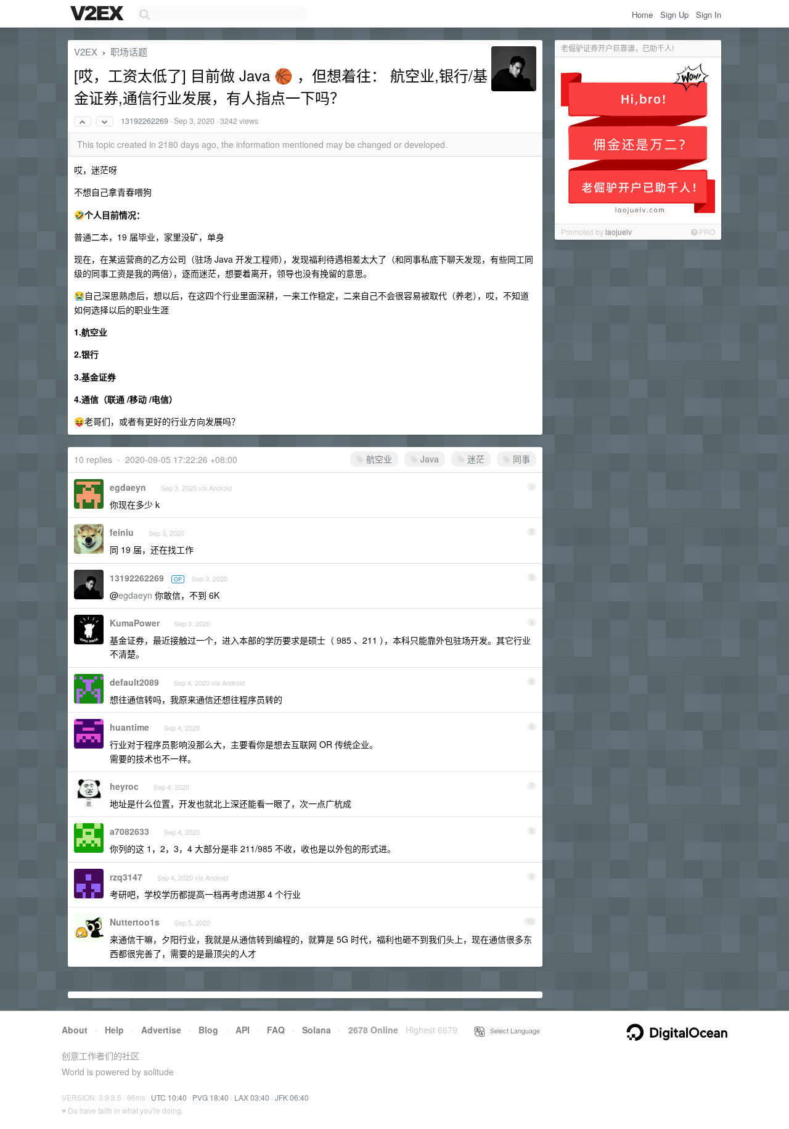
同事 (520, 459)
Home (642, 14)
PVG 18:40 (210, 1097)
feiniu (122, 532)
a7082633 (129, 831)
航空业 (378, 459)
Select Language (512, 1030)
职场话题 (128, 51)
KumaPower (135, 623)
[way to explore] (98, 14)
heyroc (124, 786)
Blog (208, 1030)
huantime (129, 727)
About (75, 1030)
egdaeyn (128, 487)
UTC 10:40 (169, 1097)
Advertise (161, 1030)
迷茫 (474, 459)
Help (114, 1030)
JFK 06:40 (292, 1097)
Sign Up (674, 14)
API (242, 1030)
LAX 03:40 (251, 1097)
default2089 (134, 682)
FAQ (276, 1030)
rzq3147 (126, 877)
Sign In (708, 14)
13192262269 (144, 120)
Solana (316, 1030)
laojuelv (618, 231)
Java (428, 459)
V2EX (85, 51)
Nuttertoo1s (135, 922)
